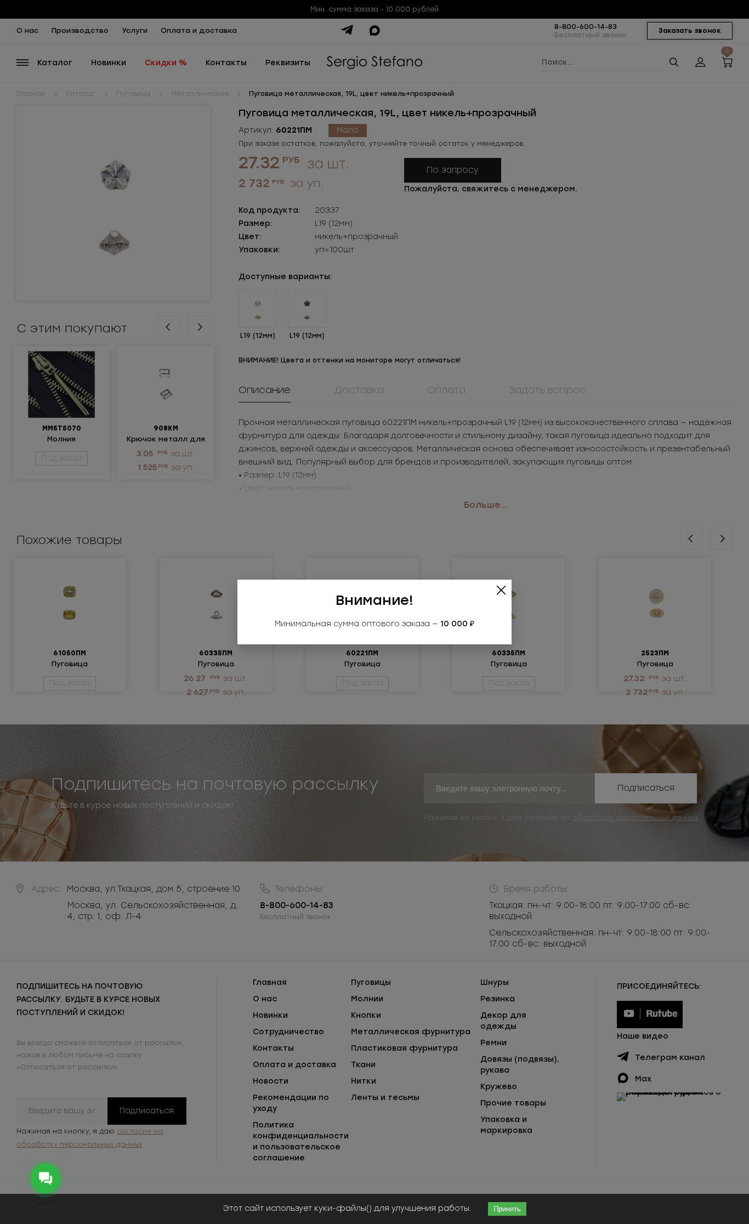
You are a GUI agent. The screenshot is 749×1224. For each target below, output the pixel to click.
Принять (507, 1209)
